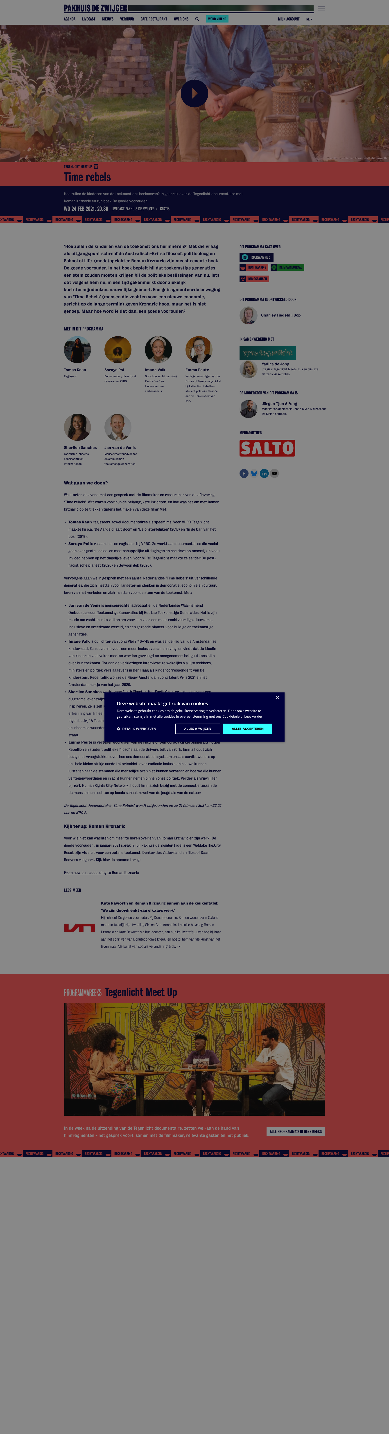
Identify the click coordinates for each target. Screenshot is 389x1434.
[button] (136, 728)
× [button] (277, 697)
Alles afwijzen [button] (197, 728)
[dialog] (194, 717)
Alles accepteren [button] (248, 728)
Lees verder (253, 716)
